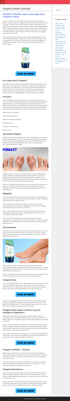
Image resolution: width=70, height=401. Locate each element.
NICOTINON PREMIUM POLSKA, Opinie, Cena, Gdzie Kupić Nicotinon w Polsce (60, 36)
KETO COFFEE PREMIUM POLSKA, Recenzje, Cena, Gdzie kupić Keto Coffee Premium (61, 52)
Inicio (2, 2)
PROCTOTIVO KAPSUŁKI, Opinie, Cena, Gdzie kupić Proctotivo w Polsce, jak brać (60, 27)
